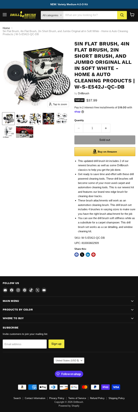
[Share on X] (82, 254)
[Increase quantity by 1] (106, 128)
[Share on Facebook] (76, 254)
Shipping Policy (117, 398)
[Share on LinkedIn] (88, 254)
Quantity (79, 120)
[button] (8, 119)
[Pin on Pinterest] (93, 254)
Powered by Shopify (69, 405)
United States (67, 360)
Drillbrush (83, 93)
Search (17, 398)
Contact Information (35, 398)
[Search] (122, 15)
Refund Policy (97, 398)
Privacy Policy (56, 398)
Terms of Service (77, 398)
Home (6, 28)
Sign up (56, 343)
